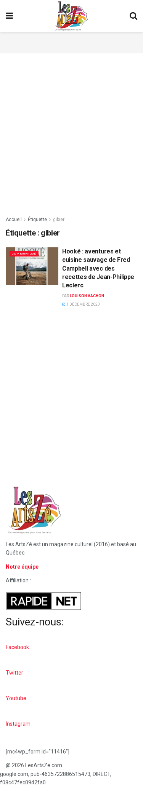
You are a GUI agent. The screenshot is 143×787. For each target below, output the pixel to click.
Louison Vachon (87, 296)
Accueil (14, 219)
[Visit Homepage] (71, 16)
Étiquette (37, 219)
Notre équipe (22, 567)
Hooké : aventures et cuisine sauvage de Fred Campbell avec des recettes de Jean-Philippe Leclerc (98, 268)
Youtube (16, 698)
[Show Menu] (9, 16)
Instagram (18, 724)
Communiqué (24, 253)
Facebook (17, 647)
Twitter (14, 673)
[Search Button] (133, 16)
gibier (58, 219)
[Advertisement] (72, 41)
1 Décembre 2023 (83, 304)
